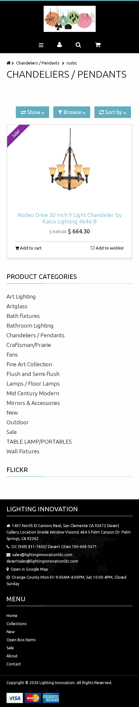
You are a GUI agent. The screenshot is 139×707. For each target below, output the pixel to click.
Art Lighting (21, 296)
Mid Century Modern (32, 393)
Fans (12, 354)
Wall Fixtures (22, 451)
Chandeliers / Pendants (37, 63)
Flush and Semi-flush (32, 374)
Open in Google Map (29, 569)
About (12, 656)
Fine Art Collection (29, 364)
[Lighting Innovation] (70, 19)
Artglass (16, 306)
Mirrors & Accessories (33, 403)
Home (11, 616)
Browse (72, 112)
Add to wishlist (109, 248)
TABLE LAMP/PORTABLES (39, 441)
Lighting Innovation (57, 683)
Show (33, 112)
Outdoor (17, 422)
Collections (16, 624)
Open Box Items (21, 640)
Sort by (113, 112)
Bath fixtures (23, 316)
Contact (13, 664)
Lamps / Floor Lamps (33, 383)
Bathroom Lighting (30, 325)
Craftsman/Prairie (28, 345)
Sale (11, 432)
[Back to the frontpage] (9, 63)
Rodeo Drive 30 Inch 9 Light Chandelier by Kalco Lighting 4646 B (69, 218)
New (12, 412)
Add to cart (30, 248)
